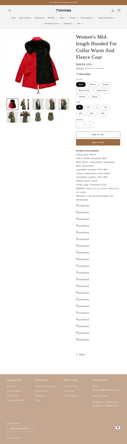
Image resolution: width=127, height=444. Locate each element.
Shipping (79, 68)
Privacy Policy (71, 396)
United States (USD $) (19, 429)
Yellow (82, 97)
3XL (92, 113)
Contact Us (12, 396)
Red (81, 84)
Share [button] (82, 354)
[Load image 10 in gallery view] (50, 104)
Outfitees (17, 438)
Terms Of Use (70, 386)
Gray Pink (102, 90)
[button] (10, 11)
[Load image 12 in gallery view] (12, 117)
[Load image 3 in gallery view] (38, 104)
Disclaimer (69, 391)
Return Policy (42, 391)
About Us (11, 386)
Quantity (79, 119)
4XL (103, 113)
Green (106, 84)
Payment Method (15, 400)
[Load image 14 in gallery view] (38, 117)
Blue (95, 97)
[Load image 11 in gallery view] (63, 104)
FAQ (37, 400)
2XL (81, 113)
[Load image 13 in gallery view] (25, 117)
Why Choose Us (14, 391)
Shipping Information (45, 386)
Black (93, 84)
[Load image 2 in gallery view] (25, 104)
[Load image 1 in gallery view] (12, 104)
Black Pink (84, 90)
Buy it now (98, 142)
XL (106, 107)
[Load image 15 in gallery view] (50, 117)
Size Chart (40, 396)
